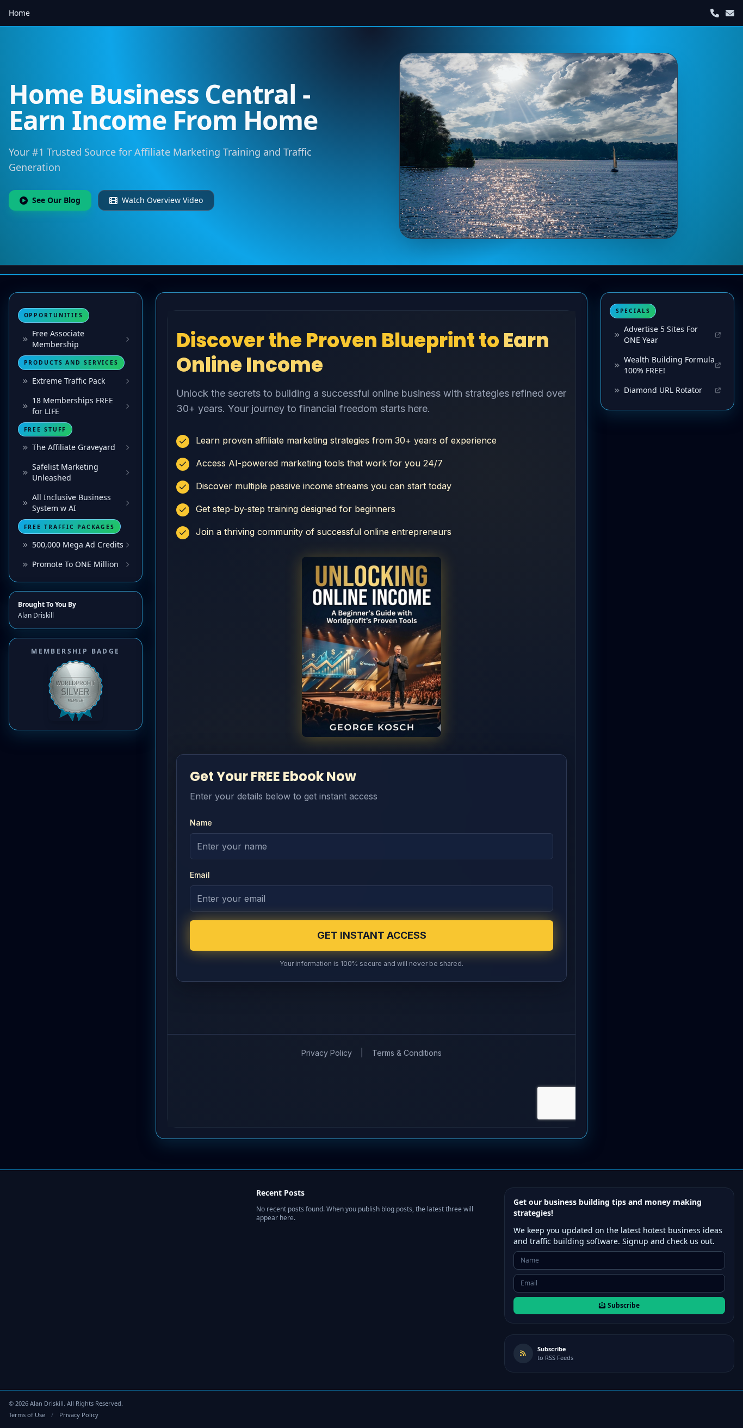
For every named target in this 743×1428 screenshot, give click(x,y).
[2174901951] (714, 13)
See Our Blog (56, 200)
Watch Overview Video (162, 200)
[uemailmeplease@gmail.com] (730, 13)
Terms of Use (27, 1415)
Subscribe (624, 1305)
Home (19, 13)
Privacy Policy (78, 1415)
